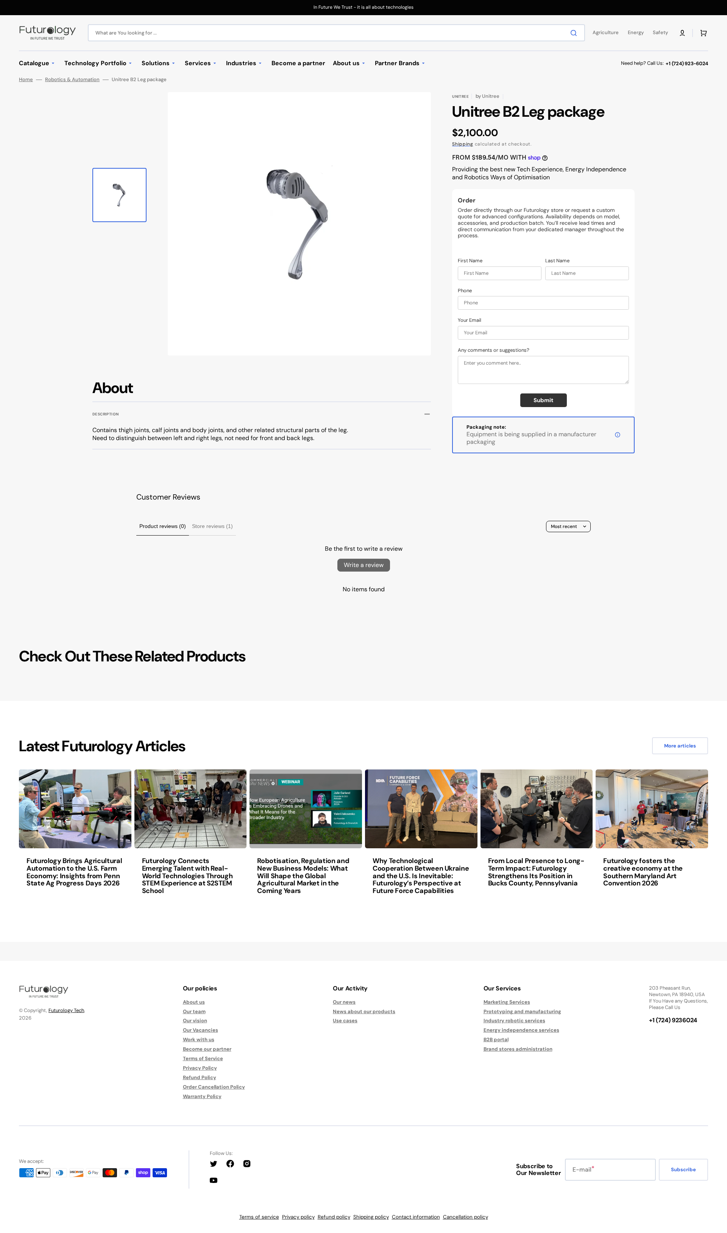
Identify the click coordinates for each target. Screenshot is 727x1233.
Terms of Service (203, 1058)
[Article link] (75, 837)
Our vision (195, 1020)
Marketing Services (507, 1002)
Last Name (557, 261)
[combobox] (336, 32)
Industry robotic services (514, 1020)
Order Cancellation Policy (214, 1087)
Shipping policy (371, 1217)
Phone (465, 291)
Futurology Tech (66, 1010)
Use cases (345, 1020)
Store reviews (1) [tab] (212, 526)
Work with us (198, 1039)
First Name (470, 261)
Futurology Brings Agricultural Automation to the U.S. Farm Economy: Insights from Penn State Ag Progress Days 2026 (74, 872)
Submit (544, 400)
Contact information (416, 1217)
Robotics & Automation (72, 80)
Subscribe (683, 1169)
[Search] (575, 33)
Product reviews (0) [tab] (162, 526)
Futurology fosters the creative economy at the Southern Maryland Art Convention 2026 (643, 872)
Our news (344, 1002)
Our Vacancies (200, 1030)
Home (26, 80)
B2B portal (496, 1039)
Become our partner (207, 1049)
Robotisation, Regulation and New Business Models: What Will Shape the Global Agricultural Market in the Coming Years (303, 875)
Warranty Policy (202, 1096)
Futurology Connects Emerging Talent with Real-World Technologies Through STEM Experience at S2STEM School (187, 875)
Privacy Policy (200, 1068)
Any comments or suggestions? (493, 350)
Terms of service (259, 1217)
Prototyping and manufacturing (522, 1011)
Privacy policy (298, 1217)
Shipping (462, 144)
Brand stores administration (518, 1049)
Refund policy (334, 1217)
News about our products (364, 1011)
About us (194, 1002)
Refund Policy (199, 1077)
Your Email (469, 320)
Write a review (364, 565)
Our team (194, 1011)
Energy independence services (521, 1030)
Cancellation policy (465, 1217)
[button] (682, 33)
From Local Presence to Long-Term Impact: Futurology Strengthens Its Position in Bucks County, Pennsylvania (536, 872)
